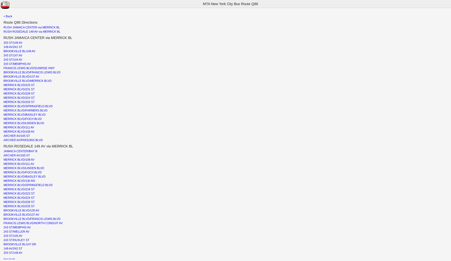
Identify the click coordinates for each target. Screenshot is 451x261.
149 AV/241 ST (13, 46)
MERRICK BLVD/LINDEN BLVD (24, 123)
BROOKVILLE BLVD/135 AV (21, 210)
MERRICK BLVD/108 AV (19, 131)
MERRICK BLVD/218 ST (19, 189)
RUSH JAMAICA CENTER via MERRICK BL (32, 27)
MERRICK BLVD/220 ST (19, 102)
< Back (8, 16)
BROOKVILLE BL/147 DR (20, 244)
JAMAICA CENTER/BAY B (20, 151)
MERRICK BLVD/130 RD (19, 180)
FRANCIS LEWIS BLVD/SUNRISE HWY (29, 68)
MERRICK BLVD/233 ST (19, 85)
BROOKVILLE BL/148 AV (19, 51)
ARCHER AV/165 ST (17, 135)
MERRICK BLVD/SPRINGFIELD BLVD (28, 106)
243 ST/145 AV (13, 235)
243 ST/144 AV (13, 59)
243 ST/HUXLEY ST (16, 240)
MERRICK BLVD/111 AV (19, 127)
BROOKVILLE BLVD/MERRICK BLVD (28, 80)
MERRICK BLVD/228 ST (19, 93)
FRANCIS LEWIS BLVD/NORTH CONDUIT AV (33, 223)
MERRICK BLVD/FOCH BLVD (23, 118)
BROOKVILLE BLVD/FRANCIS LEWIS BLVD (32, 72)
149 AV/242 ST (13, 248)
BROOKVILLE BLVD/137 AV (21, 76)
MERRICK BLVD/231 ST (19, 89)
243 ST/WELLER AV (16, 231)
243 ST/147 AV (13, 55)
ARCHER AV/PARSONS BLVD (23, 140)
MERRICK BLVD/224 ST (19, 97)
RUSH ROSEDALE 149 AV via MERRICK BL (32, 31)
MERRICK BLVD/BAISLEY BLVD (25, 114)
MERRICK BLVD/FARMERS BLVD (26, 110)
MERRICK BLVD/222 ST (19, 193)
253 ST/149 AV (13, 42)
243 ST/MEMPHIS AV (17, 63)
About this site (9, 259)
